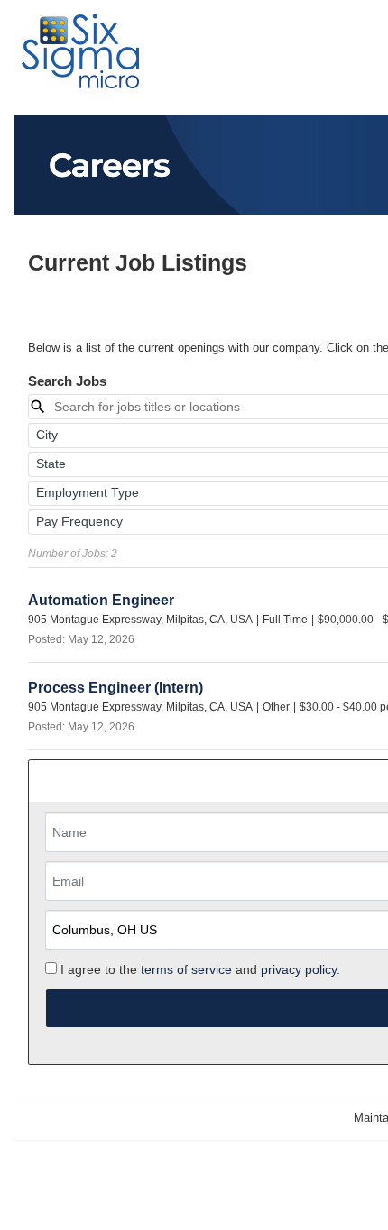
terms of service (186, 969)
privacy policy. (300, 969)
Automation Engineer (101, 600)
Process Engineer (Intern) (115, 687)
